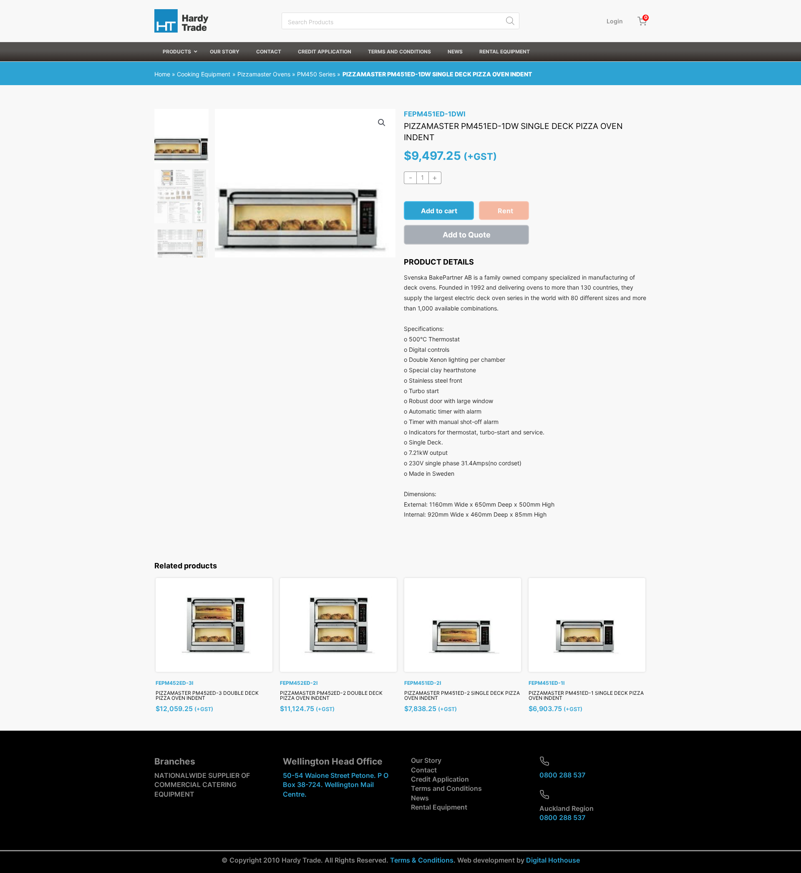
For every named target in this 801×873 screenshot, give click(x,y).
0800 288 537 (562, 775)
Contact (424, 770)
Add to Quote (467, 234)
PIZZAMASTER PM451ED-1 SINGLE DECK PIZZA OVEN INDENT (586, 695)
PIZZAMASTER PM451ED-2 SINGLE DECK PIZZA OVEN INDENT (462, 695)
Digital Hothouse (553, 860)
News (420, 798)
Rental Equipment (439, 807)
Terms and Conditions (446, 788)
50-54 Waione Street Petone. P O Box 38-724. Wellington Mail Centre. (335, 784)
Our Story (426, 760)
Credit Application (440, 779)
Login (615, 21)
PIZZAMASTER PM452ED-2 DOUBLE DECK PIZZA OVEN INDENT (331, 695)
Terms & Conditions (421, 860)
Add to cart (439, 211)
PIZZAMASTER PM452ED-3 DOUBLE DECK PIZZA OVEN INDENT (207, 695)
